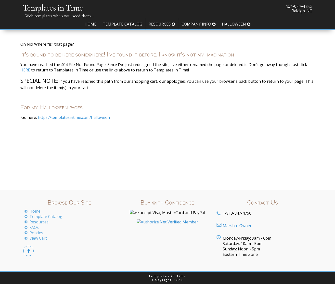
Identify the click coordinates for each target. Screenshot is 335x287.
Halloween (234, 24)
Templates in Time (53, 7)
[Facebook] (28, 251)
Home (90, 24)
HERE (25, 70)
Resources (160, 24)
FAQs (34, 227)
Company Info (196, 24)
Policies (36, 232)
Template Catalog (122, 24)
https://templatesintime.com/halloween (73, 117)
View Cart (38, 238)
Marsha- (237, 225)
